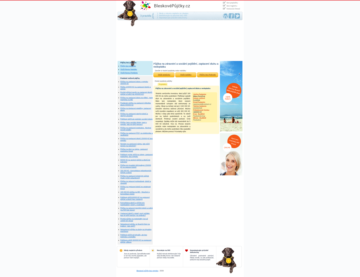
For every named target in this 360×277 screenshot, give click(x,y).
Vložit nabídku (185, 75)
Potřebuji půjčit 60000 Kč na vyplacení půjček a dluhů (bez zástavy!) (135, 198)
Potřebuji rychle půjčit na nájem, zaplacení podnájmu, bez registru (136, 156)
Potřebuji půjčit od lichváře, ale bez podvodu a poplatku (133, 236)
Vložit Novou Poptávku (129, 73)
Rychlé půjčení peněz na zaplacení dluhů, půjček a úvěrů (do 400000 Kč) (136, 93)
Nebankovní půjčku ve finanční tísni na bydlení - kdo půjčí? (135, 225)
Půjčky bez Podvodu (208, 75)
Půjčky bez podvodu (128, 66)
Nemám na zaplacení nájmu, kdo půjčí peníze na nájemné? (135, 145)
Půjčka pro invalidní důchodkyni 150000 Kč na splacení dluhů (135, 166)
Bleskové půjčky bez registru (147, 271)
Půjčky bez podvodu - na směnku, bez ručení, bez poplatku (163, 1)
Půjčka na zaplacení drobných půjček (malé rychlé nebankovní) (134, 177)
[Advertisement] (180, 40)
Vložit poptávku (164, 75)
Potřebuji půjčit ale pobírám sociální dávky (136, 119)
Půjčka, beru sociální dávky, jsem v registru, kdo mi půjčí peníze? (133, 123)
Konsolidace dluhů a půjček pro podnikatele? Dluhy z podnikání (132, 204)
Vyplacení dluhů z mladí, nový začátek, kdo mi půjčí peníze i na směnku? (135, 214)
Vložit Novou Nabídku (128, 69)
